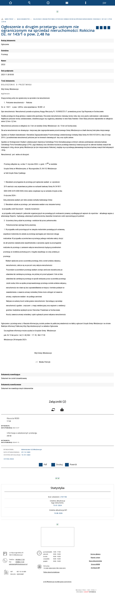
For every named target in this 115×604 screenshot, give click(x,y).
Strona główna (95, 554)
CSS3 (57, 591)
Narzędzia (48, 2)
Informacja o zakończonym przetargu (22, 434)
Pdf (97, 27)
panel (104, 2)
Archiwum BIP (95, 568)
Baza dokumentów (95, 561)
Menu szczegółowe (85, 2)
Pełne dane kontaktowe (51, 572)
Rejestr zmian (95, 557)
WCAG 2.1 (64, 591)
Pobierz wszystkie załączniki (62, 409)
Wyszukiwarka (29, 2)
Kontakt (108, 27)
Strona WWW (95, 564)
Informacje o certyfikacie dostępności (29, 591)
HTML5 (53, 591)
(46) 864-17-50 (19, 559)
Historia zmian (9, 459)
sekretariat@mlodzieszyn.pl (18, 564)
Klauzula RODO (13, 419)
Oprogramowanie (53, 409)
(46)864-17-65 (19, 562)
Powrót (105, 27)
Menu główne (67, 2)
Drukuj (101, 27)
